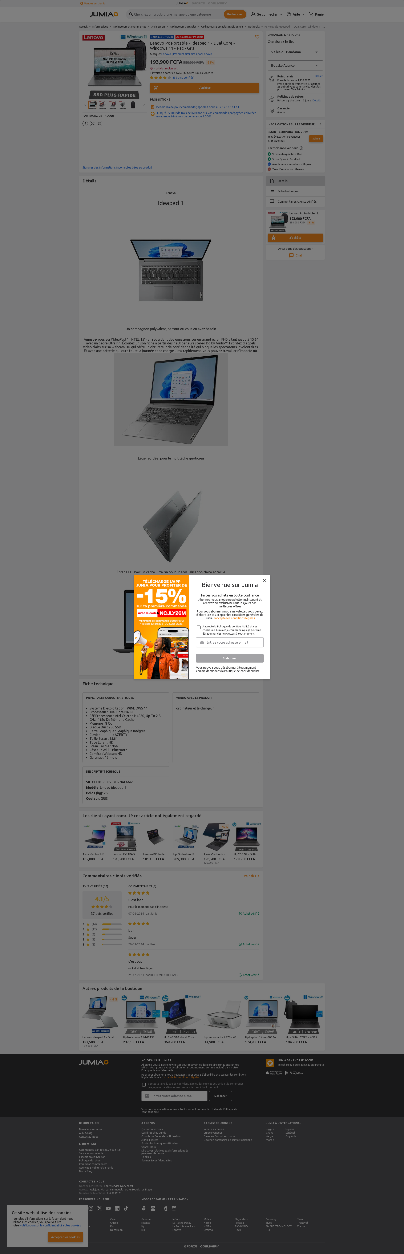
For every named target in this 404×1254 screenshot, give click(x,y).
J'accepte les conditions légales (234, 618)
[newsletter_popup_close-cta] (264, 580)
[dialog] (202, 627)
